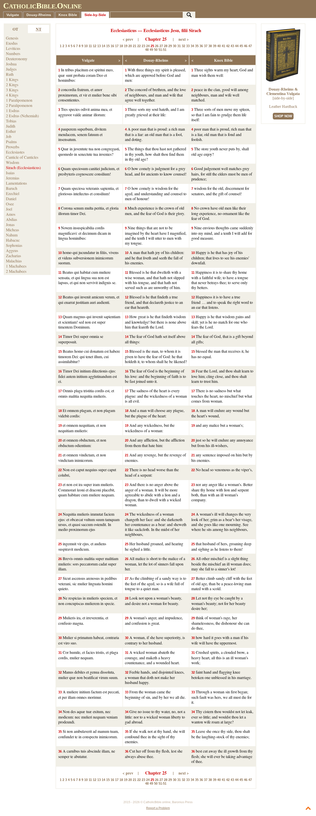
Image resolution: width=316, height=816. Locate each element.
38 (210, 46)
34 (192, 46)
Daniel (11, 198)
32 (183, 46)
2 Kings (12, 84)
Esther (11, 131)
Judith (10, 126)
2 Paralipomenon (19, 105)
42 (228, 46)
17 (116, 46)
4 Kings (12, 94)
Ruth (10, 74)
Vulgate (12, 15)
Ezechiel (12, 193)
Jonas (10, 224)
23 (143, 46)
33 (188, 46)
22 (139, 46)
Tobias (11, 120)
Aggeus (12, 250)
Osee (10, 203)
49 (151, 50)
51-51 (162, 50)
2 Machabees (16, 271)
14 (103, 46)
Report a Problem (158, 808)
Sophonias (14, 245)
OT (15, 29)
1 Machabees (16, 266)
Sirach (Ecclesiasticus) (23, 167)
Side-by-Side (95, 15)
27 (161, 46)
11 (90, 46)
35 (196, 46)
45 (241, 46)
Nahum (12, 234)
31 (179, 46)
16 (112, 46)
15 (108, 46)
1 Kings (12, 79)
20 (130, 46)
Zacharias (13, 255)
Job (8, 136)
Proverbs (12, 146)
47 (250, 46)
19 (125, 46)
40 (219, 46)
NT (38, 29)
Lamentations (16, 183)
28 (165, 46)
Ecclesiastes (15, 152)
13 (99, 46)
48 (147, 50)
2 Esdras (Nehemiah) (22, 115)
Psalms (11, 141)
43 (232, 46)
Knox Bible (68, 15)
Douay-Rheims (38, 15)
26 (156, 46)
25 (152, 46)
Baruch (11, 188)
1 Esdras (12, 110)
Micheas (12, 229)
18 (121, 46)
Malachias (14, 260)
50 (156, 50)
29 (170, 46)
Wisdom (12, 162)
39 (214, 46)
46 (245, 46)
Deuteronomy (16, 58)
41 (223, 46)
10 (86, 46)
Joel (9, 209)
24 (148, 46)
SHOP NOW (283, 116)
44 (236, 46)
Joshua (11, 63)
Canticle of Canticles (22, 157)
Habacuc (13, 240)
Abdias (11, 219)
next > (183, 39)
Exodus (12, 43)
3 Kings (12, 89)
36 (201, 46)
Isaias (10, 172)
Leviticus (13, 48)
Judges (11, 69)
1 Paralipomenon (19, 100)
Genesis (12, 37)
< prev (127, 39)
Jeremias (12, 177)
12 (94, 46)
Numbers (13, 53)
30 (174, 46)
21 (134, 46)
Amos (10, 214)
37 (205, 46)
